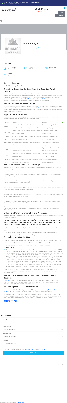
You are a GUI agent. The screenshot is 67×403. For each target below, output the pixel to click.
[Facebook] (57, 2)
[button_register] (60, 15)
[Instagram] (65, 4)
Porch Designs (28, 99)
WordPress (21, 402)
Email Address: (7, 326)
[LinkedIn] (62, 2)
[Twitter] (60, 2)
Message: (5, 340)
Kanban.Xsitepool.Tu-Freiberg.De (41, 99)
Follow (40, 48)
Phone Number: (7, 333)
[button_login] (61, 12)
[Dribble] (65, 2)
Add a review (29, 48)
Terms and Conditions (30, 349)
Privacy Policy (42, 349)
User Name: (6, 320)
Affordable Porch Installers (44, 108)
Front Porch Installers (23, 125)
